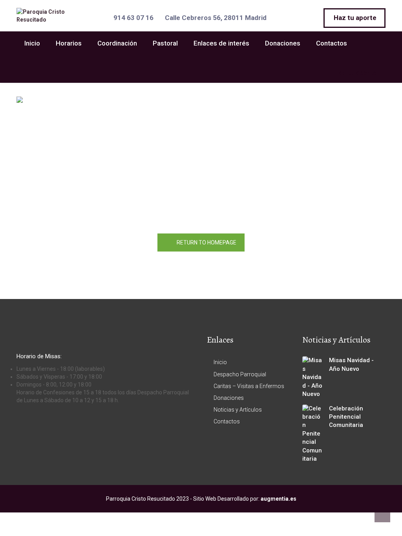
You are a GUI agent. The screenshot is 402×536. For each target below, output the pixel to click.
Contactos (331, 43)
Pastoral (165, 43)
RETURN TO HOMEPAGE (206, 242)
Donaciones (282, 43)
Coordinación (117, 43)
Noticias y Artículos (238, 410)
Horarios (69, 43)
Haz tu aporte (355, 18)
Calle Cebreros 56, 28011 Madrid (216, 18)
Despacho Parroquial (240, 374)
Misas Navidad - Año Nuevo (351, 364)
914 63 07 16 (133, 18)
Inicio (32, 43)
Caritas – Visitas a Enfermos (249, 386)
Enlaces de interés (221, 43)
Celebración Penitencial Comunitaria (346, 417)
